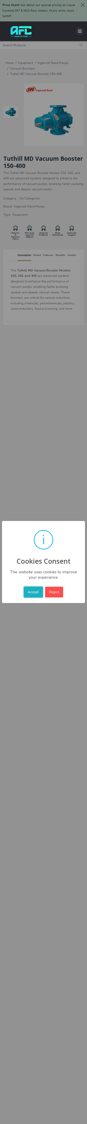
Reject (54, 592)
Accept (33, 592)
